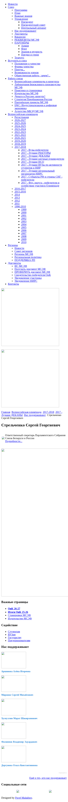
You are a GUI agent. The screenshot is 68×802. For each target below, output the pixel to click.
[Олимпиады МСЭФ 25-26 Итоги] (30, 406)
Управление (21, 19)
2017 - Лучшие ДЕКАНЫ (35, 155)
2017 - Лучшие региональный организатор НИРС (38, 172)
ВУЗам (12, 634)
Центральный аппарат (33, 27)
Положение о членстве (27, 63)
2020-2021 (20, 138)
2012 (17, 200)
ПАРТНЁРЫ (22, 42)
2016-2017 (20, 188)
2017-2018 (20, 147)
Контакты (13, 283)
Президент (27, 22)
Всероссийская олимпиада (23, 114)
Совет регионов (24, 251)
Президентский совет (33, 24)
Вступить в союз (17, 60)
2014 (17, 194)
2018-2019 (20, 144)
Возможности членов (27, 72)
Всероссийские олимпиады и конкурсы (37, 81)
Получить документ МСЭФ (30, 269)
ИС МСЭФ (21, 266)
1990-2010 (20, 206)
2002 (23, 218)
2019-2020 (20, 141)
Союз (11, 7)
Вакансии (20, 36)
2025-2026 (20, 123)
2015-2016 (20, 191)
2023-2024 (20, 129)
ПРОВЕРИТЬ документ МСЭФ (32, 272)
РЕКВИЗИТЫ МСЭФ (27, 39)
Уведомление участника (28, 278)
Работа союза (15, 78)
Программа (21, 10)
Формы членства (24, 66)
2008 (23, 236)
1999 (23, 209)
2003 (23, 221)
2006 (23, 230)
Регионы (13, 245)
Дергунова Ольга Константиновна (19, 765)
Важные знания (23, 16)
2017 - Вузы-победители (35, 150)
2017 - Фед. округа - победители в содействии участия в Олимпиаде (40, 184)
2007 (23, 233)
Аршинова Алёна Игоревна (15, 671)
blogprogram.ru (63, 772)
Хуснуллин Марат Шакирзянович (19, 718)
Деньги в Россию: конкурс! (30, 96)
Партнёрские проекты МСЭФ (31, 102)
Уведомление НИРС (26, 281)
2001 (23, 215)
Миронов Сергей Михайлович (17, 695)
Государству (14, 637)
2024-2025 (20, 126)
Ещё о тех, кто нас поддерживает (48, 778)
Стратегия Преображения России (33, 99)
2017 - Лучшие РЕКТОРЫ (36, 153)
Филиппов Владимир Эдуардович (19, 742)
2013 (17, 197)
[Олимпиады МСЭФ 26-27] (30, 345)
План (17, 13)
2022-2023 (20, 132)
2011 (17, 203)
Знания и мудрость (31, 51)
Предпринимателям (19, 640)
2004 (23, 224)
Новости (13, 4)
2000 (23, 212)
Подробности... (13, 441)
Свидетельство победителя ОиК (33, 275)
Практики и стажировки (28, 90)
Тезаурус (19, 57)
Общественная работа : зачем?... (32, 75)
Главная (5, 412)
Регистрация (22, 117)
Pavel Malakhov (23, 797)
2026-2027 (20, 120)
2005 (23, 227)
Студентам (14, 631)
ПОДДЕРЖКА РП (25, 260)
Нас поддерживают (25, 30)
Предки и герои (30, 54)
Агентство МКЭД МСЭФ (29, 111)
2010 (23, 242)
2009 (23, 239)
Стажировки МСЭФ (19, 615)
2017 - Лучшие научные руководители (42, 158)
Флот (24, 48)
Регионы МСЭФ (24, 254)
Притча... (20, 69)
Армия (25, 45)
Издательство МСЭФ (26, 93)
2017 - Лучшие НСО (32, 161)
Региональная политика (28, 257)
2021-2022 (20, 135)
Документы (21, 33)
